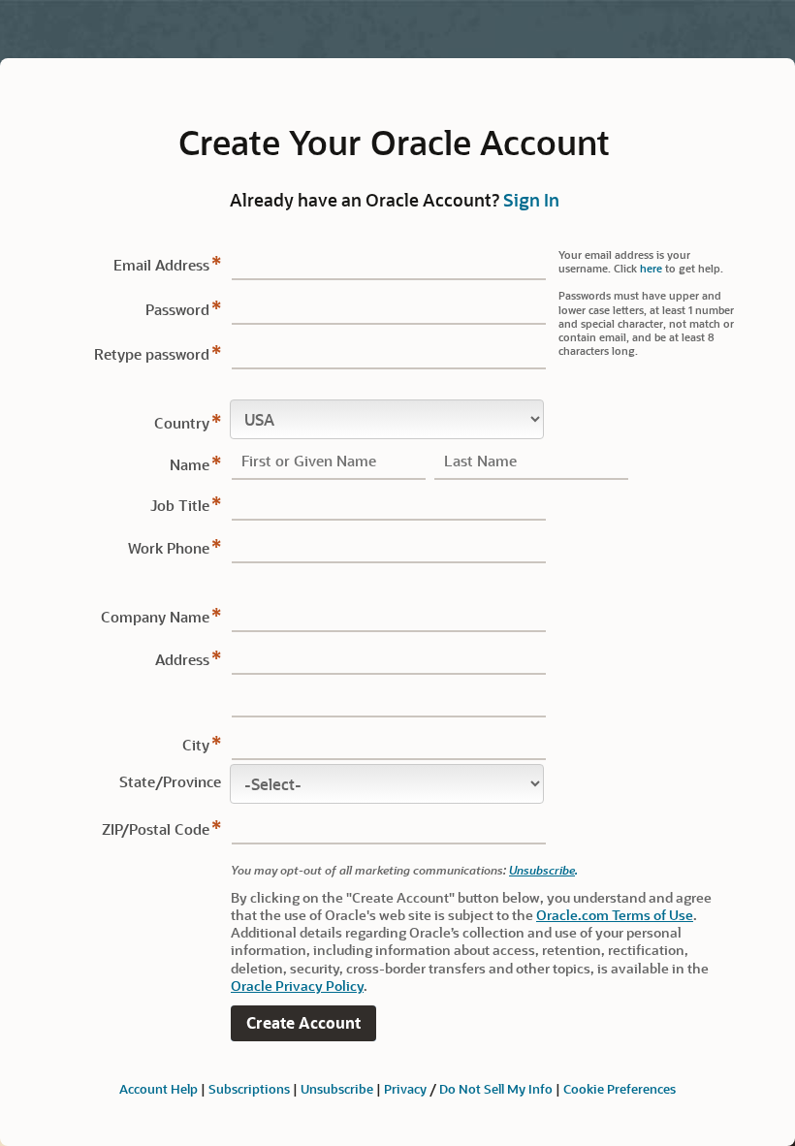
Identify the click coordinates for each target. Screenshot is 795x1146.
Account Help (158, 1088)
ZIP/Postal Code (155, 829)
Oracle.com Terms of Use (614, 915)
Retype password (151, 354)
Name (189, 464)
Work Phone (168, 547)
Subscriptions (249, 1088)
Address (182, 659)
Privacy (405, 1088)
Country (181, 422)
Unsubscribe (542, 869)
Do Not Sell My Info (496, 1088)
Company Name (155, 616)
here (651, 268)
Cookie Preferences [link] (619, 1088)
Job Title (179, 505)
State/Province (170, 781)
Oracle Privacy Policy (297, 985)
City (195, 744)
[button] (303, 1023)
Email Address (161, 264)
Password (177, 309)
